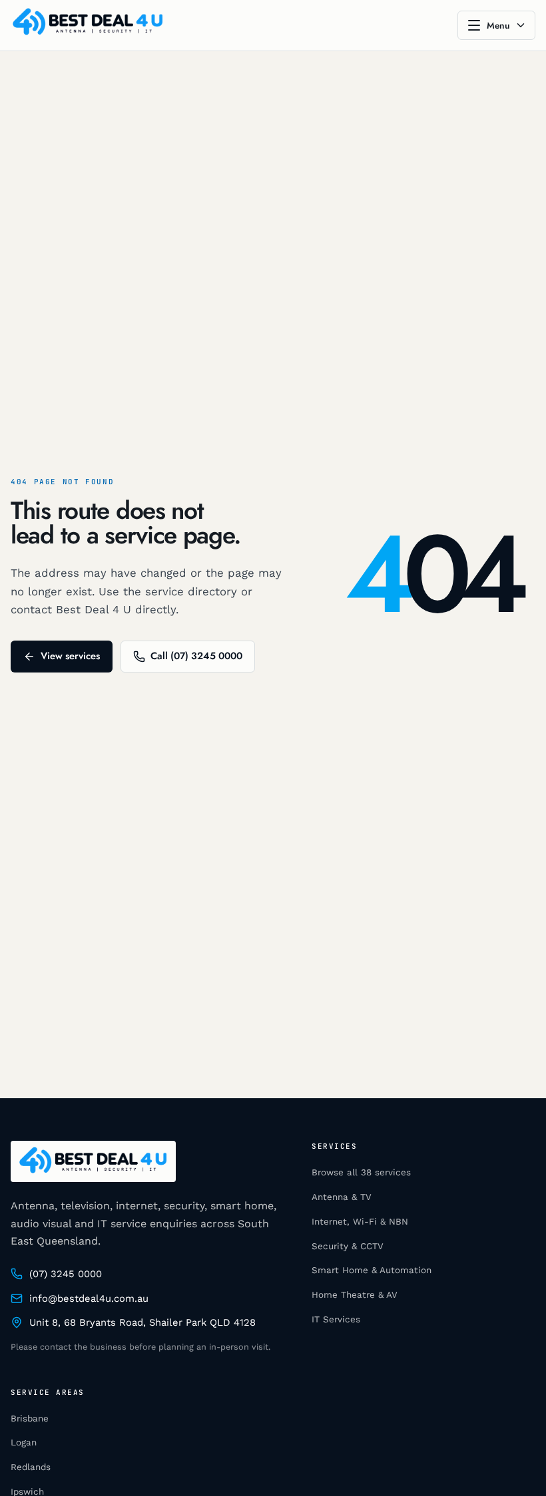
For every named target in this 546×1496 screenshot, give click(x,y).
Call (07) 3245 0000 (196, 656)
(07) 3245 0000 (65, 1274)
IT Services (336, 1319)
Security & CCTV (348, 1246)
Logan (24, 1442)
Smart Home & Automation (371, 1270)
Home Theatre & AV (355, 1295)
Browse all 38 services (361, 1172)
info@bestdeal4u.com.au (88, 1298)
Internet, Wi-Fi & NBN (360, 1222)
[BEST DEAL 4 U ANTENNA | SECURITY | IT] (88, 25)
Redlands (31, 1467)
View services (70, 656)
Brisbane (30, 1418)
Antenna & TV (342, 1197)
